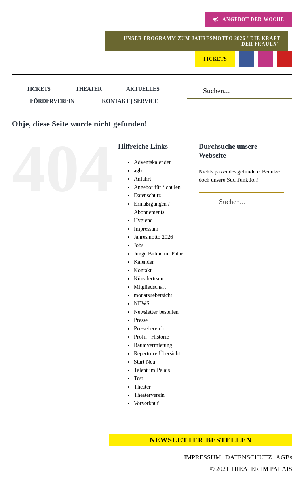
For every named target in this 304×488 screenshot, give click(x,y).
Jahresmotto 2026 (153, 237)
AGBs (284, 457)
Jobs (138, 245)
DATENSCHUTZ (248, 457)
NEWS (142, 304)
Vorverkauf (146, 403)
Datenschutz (147, 195)
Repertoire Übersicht (157, 353)
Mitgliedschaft (150, 287)
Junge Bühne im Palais (159, 254)
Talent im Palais (152, 370)
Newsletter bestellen (156, 312)
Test (138, 378)
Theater (142, 387)
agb (138, 170)
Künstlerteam (148, 279)
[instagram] (265, 59)
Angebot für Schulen (157, 187)
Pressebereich (149, 329)
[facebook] (246, 59)
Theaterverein (149, 395)
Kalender (144, 262)
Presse (141, 320)
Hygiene (143, 220)
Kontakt (143, 270)
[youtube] (284, 59)
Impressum (146, 229)
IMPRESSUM (202, 457)
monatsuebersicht (153, 295)
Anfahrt (142, 179)
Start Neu (144, 362)
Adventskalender (152, 162)
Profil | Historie (151, 337)
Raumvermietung (153, 345)
